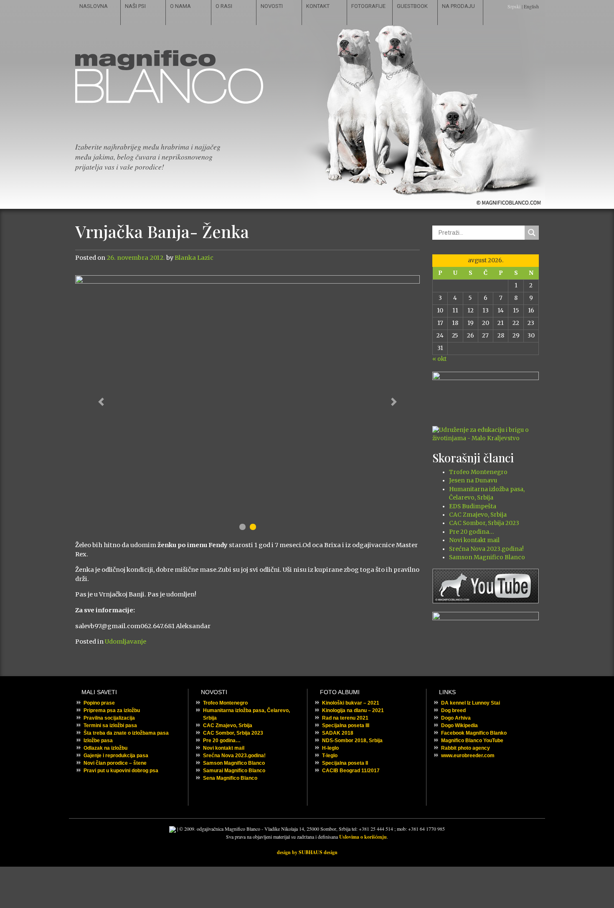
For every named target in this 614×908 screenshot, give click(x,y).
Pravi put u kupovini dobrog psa (121, 771)
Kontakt (318, 6)
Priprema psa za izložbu (112, 710)
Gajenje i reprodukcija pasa (116, 755)
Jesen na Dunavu (473, 480)
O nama (180, 6)
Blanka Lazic (194, 257)
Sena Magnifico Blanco (230, 778)
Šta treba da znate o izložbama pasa (126, 733)
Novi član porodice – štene (115, 763)
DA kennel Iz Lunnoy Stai (470, 703)
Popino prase (99, 703)
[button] (101, 401)
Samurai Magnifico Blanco (234, 771)
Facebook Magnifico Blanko (474, 733)
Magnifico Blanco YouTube (472, 740)
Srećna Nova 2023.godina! (486, 549)
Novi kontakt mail (474, 540)
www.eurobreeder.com (468, 755)
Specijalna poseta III (345, 725)
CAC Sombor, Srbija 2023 (484, 523)
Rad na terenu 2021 (345, 718)
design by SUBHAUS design (307, 852)
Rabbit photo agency (465, 748)
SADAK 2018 (337, 733)
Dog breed (453, 710)
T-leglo (329, 755)
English (531, 6)
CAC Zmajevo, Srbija (478, 514)
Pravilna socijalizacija (109, 718)
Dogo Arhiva (456, 718)
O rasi (224, 6)
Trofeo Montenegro (478, 472)
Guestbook (412, 6)
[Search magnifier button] (532, 233)
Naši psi (135, 6)
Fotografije (368, 6)
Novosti (272, 6)
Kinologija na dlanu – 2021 (353, 710)
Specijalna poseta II (345, 763)
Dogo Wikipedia (459, 725)
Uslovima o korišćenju (363, 836)
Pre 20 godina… (471, 531)
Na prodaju (458, 6)
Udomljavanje (125, 641)
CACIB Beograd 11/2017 (351, 771)
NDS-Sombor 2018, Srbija (352, 740)
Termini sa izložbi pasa (110, 725)
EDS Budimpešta (472, 506)
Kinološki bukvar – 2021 (350, 703)
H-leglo (330, 748)
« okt (439, 359)
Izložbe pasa (98, 740)
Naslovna (93, 6)
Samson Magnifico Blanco (487, 557)
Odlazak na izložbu (105, 748)
